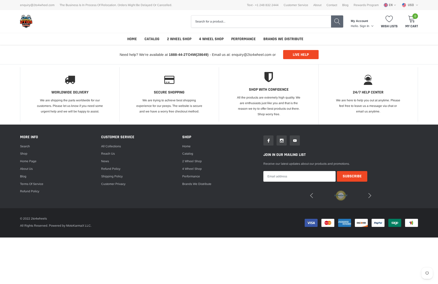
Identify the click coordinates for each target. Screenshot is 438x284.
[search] (337, 21)
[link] (268, 140)
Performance (243, 39)
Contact (331, 5)
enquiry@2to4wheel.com (37, 5)
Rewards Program (366, 5)
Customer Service (296, 5)
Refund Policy (110, 169)
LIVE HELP (301, 54)
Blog (345, 5)
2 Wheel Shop (179, 39)
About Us (26, 169)
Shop (23, 153)
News (105, 161)
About (317, 5)
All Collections (111, 146)
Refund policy (29, 191)
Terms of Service (31, 184)
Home (132, 39)
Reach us (108, 153)
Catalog (151, 39)
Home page (28, 161)
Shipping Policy (112, 176)
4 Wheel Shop (211, 39)
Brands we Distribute (283, 39)
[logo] (26, 21)
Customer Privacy (113, 184)
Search (25, 146)
